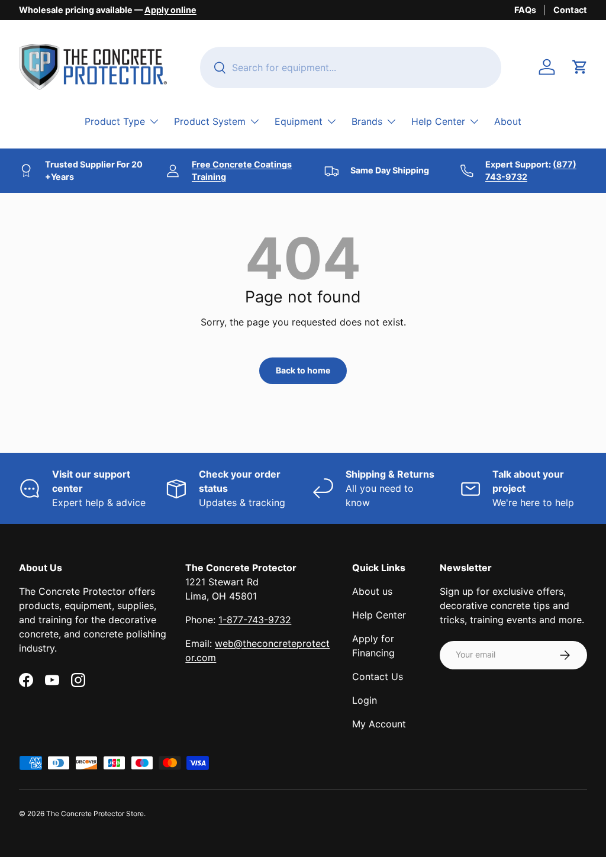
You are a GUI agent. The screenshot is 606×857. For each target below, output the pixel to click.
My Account (379, 724)
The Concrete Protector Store (95, 813)
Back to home (303, 370)
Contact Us (377, 676)
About (507, 121)
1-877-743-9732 (254, 620)
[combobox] (350, 67)
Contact (570, 10)
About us (372, 591)
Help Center (379, 615)
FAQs (525, 10)
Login (364, 700)
